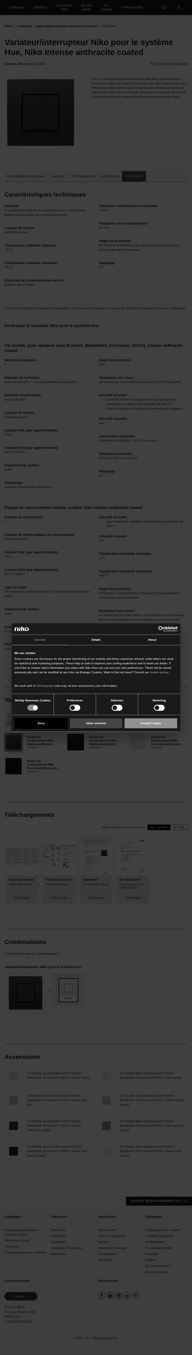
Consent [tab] (39, 639)
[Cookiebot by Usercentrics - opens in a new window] (161, 629)
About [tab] (152, 639)
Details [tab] (96, 639)
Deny (41, 723)
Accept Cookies (150, 723)
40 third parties (43, 685)
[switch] (75, 708)
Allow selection (96, 723)
